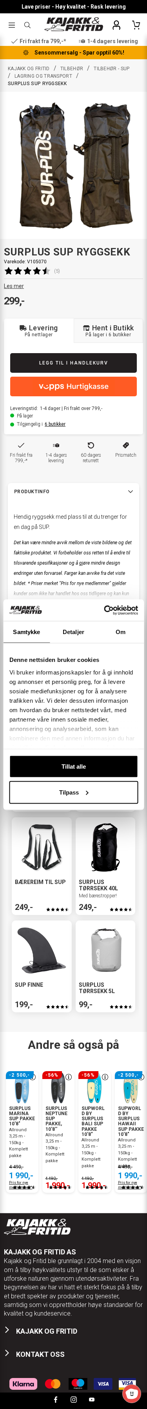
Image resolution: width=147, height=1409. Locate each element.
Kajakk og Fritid (29, 68)
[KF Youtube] (92, 1400)
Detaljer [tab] (73, 632)
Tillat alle (74, 766)
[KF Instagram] (74, 1400)
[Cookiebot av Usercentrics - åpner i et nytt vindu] (104, 610)
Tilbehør (71, 68)
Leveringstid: (24, 408)
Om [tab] (120, 632)
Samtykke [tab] (26, 632)
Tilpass (69, 792)
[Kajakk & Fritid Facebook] (56, 1400)
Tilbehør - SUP (111, 68)
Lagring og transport (43, 76)
